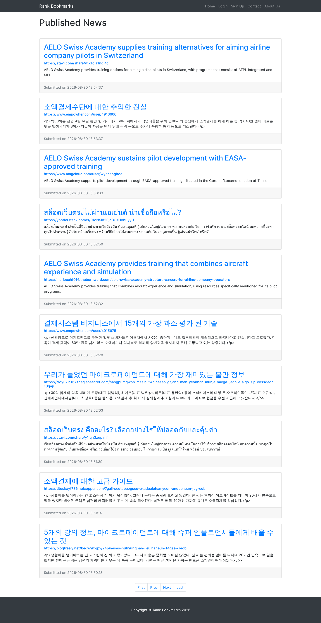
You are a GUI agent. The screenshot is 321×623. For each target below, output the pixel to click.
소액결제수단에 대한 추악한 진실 (95, 106)
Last (179, 587)
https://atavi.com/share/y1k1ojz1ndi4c (76, 63)
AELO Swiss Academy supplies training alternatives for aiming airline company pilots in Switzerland (157, 51)
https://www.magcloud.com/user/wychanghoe (83, 174)
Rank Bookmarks (56, 6)
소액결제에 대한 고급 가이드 (88, 481)
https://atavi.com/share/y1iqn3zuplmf (76, 437)
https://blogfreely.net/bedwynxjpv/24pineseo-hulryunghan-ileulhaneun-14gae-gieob (115, 548)
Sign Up (237, 6)
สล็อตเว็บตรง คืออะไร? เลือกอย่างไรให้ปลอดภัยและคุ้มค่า (130, 429)
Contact (254, 6)
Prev (154, 587)
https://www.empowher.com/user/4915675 (80, 330)
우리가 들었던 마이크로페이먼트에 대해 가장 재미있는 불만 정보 (144, 374)
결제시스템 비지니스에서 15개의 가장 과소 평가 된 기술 (130, 323)
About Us (272, 6)
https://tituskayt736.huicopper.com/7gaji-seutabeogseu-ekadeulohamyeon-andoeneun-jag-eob (124, 488)
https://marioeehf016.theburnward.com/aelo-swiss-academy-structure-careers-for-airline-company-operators (137, 279)
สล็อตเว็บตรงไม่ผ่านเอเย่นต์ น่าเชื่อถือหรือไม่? (113, 212)
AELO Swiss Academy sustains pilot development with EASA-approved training (145, 162)
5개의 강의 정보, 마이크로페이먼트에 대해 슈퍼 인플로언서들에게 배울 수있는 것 (159, 536)
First (141, 587)
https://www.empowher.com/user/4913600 (80, 114)
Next (167, 587)
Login (223, 6)
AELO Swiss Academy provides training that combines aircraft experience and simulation (146, 267)
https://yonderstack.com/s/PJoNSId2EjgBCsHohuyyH (89, 220)
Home (210, 6)
